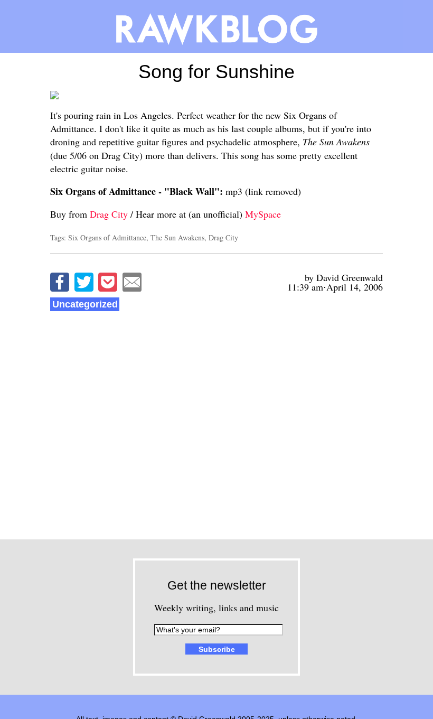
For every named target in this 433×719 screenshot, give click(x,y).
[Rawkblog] (216, 26)
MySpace (263, 214)
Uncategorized (85, 304)
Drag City (109, 214)
